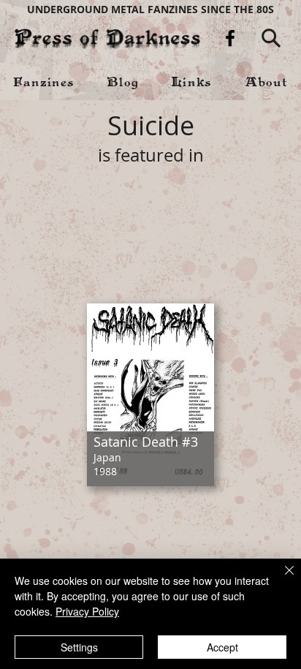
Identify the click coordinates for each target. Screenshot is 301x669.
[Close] (280, 579)
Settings (79, 647)
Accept (222, 647)
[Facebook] (230, 38)
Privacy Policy (87, 611)
